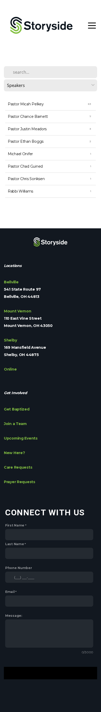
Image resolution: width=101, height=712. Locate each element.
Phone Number (18, 568)
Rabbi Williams (20, 191)
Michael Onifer (20, 154)
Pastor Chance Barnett (28, 116)
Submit (50, 673)
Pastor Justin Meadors (27, 129)
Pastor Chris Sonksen (26, 178)
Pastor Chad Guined (25, 166)
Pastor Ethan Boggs (26, 141)
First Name (14, 525)
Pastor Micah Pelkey (26, 104)
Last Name (14, 544)
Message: (13, 616)
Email (10, 592)
